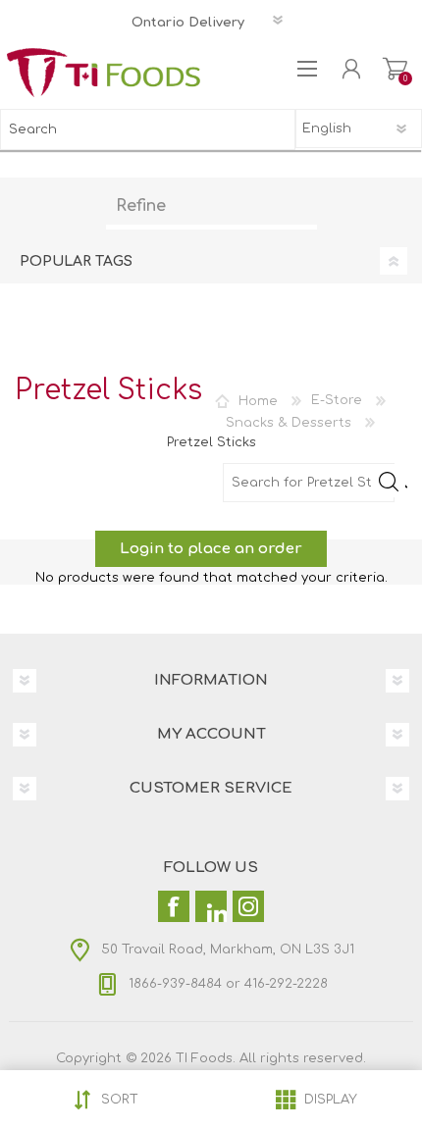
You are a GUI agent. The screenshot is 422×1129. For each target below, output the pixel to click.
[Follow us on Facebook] (173, 906)
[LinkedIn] (211, 906)
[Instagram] (248, 906)
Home (258, 400)
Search (274, 129)
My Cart (395, 68)
